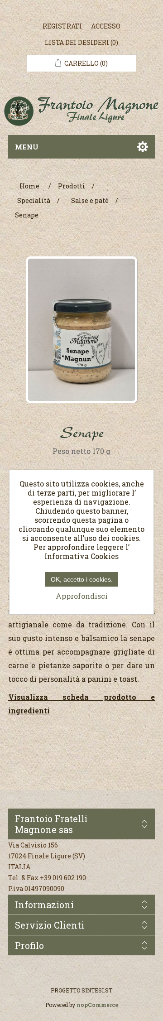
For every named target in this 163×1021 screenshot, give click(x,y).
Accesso (105, 26)
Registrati (62, 26)
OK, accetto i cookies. (82, 579)
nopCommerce (97, 1004)
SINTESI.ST (97, 990)
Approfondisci (82, 596)
